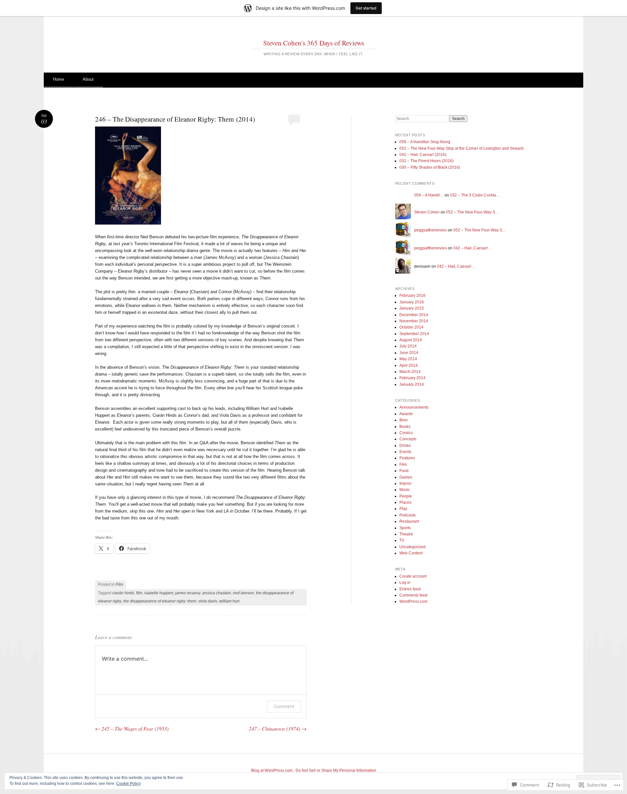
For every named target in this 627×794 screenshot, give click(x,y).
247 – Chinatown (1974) (278, 728)
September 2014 (414, 333)
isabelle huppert (158, 593)
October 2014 (411, 327)
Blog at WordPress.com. (272, 770)
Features (407, 458)
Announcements (413, 407)
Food (404, 470)
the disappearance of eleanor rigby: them (159, 601)
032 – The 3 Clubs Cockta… (475, 195)
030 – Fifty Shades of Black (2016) (429, 167)
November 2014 (413, 321)
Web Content (411, 553)
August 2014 (410, 340)
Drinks (405, 445)
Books (404, 426)
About (88, 79)
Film (119, 584)
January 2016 (411, 302)
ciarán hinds (123, 593)
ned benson (243, 593)
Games (405, 477)
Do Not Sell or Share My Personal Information (336, 770)
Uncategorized (412, 547)
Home (58, 79)
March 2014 (410, 371)
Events (405, 451)
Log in (404, 582)
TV (401, 540)
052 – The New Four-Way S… (472, 212)
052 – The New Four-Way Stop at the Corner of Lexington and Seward (461, 148)
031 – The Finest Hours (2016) (426, 161)
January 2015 (411, 308)
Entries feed (410, 589)
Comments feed (413, 595)
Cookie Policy (128, 783)
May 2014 (408, 359)
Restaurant (409, 521)
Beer (403, 420)
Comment (284, 706)
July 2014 (408, 346)
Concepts (407, 439)
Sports (405, 528)
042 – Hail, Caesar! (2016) (422, 154)
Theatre (406, 534)
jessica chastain (216, 593)
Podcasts (407, 515)
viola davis (207, 601)
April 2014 (408, 365)
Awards (406, 414)
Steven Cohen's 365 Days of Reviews (313, 42)
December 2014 (413, 315)
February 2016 (412, 295)
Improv (405, 483)
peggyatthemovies (430, 230)
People (405, 496)
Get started (366, 8)
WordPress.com (413, 601)
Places (405, 502)
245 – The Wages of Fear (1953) (132, 728)
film (139, 593)
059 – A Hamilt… (428, 195)
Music (404, 489)
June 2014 (408, 352)
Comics (406, 433)
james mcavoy (188, 593)
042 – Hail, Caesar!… (472, 248)
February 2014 (412, 378)
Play (403, 508)
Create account (412, 576)
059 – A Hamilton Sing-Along (424, 142)
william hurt (229, 601)
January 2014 (411, 384)
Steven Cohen (427, 212)
